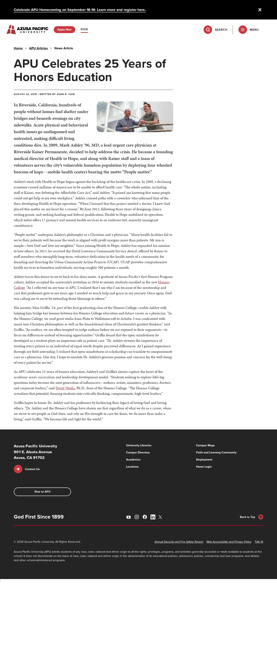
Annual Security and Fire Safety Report (179, 542)
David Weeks (65, 387)
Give (84, 29)
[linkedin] (152, 516)
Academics (133, 459)
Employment (204, 459)
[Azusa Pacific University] (27, 29)
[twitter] (161, 517)
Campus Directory (138, 452)
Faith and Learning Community (216, 452)
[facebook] (144, 517)
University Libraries (138, 445)
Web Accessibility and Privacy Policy (228, 542)
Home (18, 48)
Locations (132, 467)
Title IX (259, 542)
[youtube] (128, 516)
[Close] (260, 9)
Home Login (204, 467)
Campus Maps (205, 445)
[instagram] (136, 516)
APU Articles (38, 48)
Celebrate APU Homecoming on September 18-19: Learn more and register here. (80, 9)
